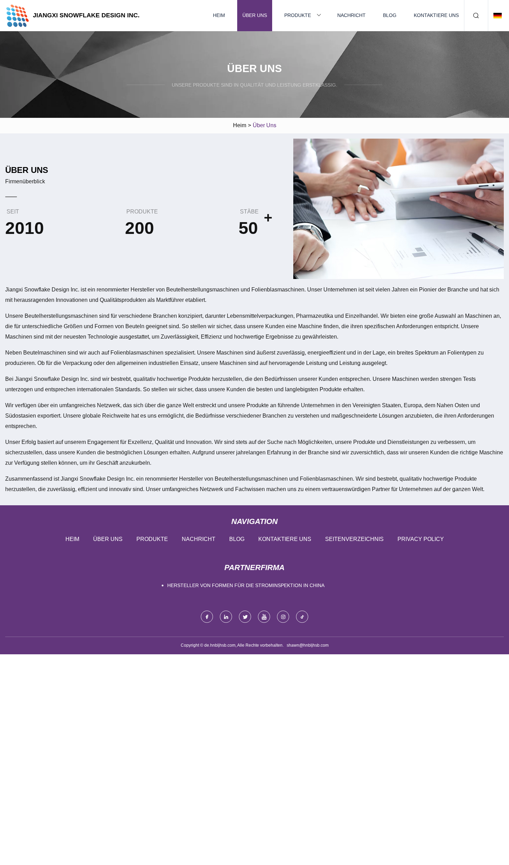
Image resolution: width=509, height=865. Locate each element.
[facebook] (207, 617)
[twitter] (245, 617)
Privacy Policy (421, 539)
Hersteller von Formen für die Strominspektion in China (245, 585)
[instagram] (283, 617)
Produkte (297, 15)
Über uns (254, 15)
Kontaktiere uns (436, 15)
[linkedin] (226, 617)
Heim (219, 15)
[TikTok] (302, 617)
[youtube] (264, 617)
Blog (389, 15)
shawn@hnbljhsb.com (308, 645)
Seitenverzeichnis (354, 539)
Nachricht (351, 15)
